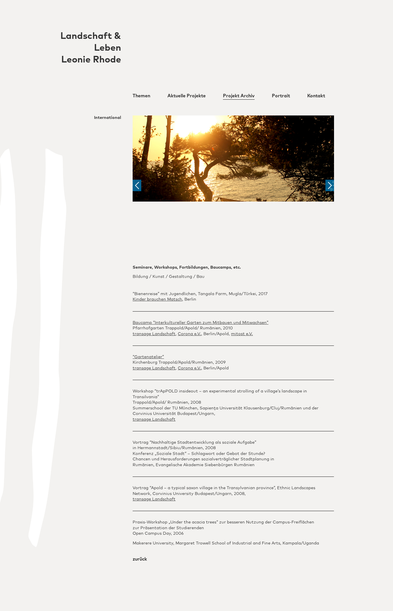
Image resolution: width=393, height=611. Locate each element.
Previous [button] (137, 185)
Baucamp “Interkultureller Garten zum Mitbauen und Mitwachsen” (200, 323)
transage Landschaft (154, 334)
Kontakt (316, 96)
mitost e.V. (242, 334)
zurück (140, 559)
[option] (233, 158)
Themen (141, 96)
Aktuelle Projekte (186, 96)
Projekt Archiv (239, 96)
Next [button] (329, 185)
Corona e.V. (189, 334)
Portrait (281, 96)
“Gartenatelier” (148, 357)
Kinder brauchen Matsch (157, 299)
